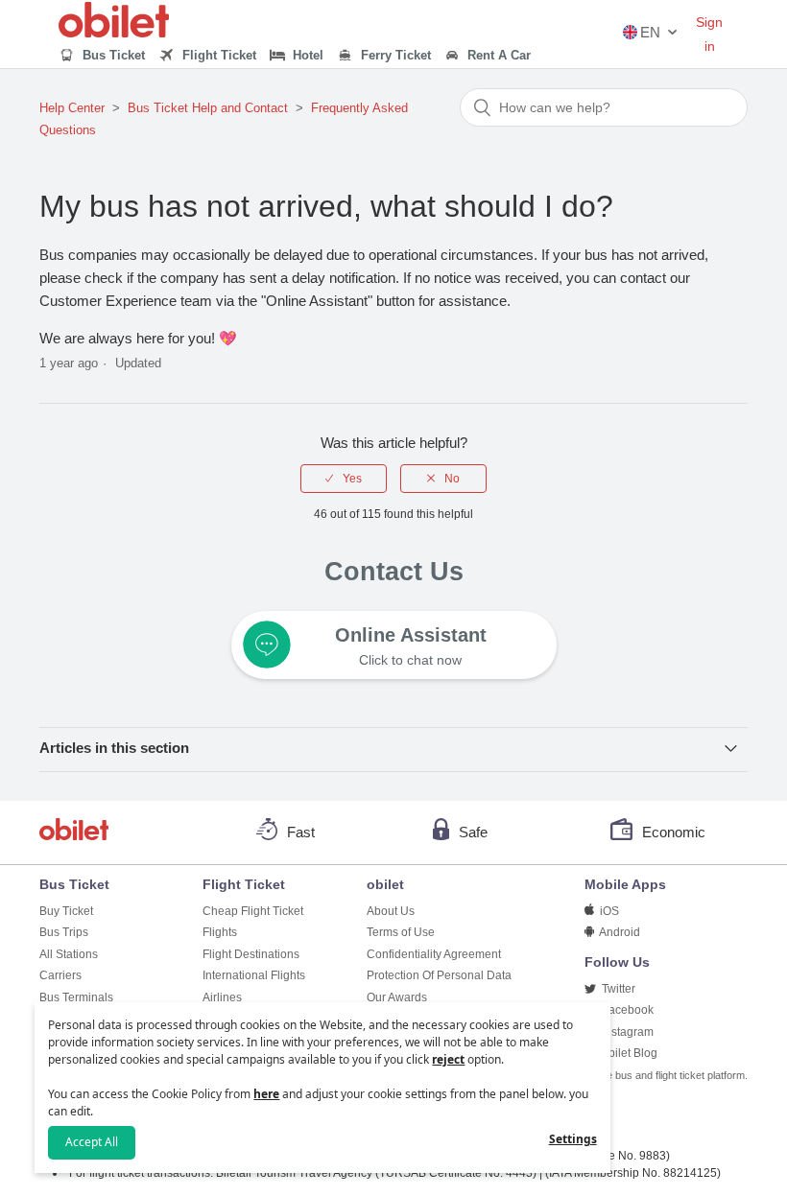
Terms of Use (401, 932)
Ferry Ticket (394, 55)
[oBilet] (76, 832)
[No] (443, 478)
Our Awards (397, 997)
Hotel (306, 55)
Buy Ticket (66, 911)
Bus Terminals (76, 997)
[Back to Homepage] (114, 32)
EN (650, 32)
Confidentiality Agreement (434, 954)
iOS (608, 911)
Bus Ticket (112, 55)
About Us (391, 911)
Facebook (626, 1010)
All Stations (68, 954)
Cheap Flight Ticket (253, 911)
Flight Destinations (251, 954)
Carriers (60, 975)
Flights (220, 932)
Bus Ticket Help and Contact (208, 108)
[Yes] (343, 478)
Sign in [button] (709, 34)
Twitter (617, 989)
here (266, 1094)
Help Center (72, 108)
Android (618, 932)
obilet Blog (628, 1053)
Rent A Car (497, 55)
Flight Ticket (217, 55)
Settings (573, 1139)
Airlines (222, 997)
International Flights (254, 975)
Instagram (626, 1032)
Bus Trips (63, 932)
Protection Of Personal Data (439, 975)
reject (448, 1059)
